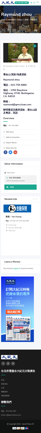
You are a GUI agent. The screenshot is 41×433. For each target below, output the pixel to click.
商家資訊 (4, 384)
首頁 (2, 380)
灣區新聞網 (5, 396)
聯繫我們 (4, 392)
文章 (2, 388)
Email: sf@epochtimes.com (11, 415)
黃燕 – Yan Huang (13, 216)
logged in (16, 268)
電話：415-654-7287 (8, 411)
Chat (12, 187)
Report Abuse (11, 143)
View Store (11, 173)
